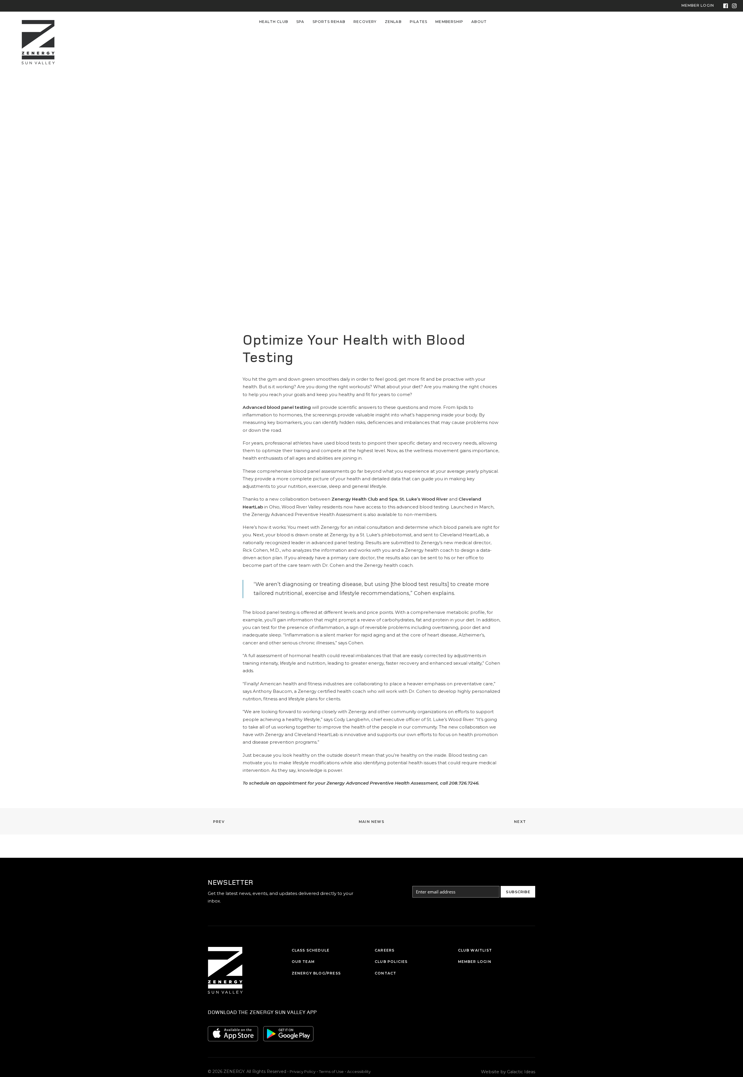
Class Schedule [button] (311, 950)
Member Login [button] (474, 961)
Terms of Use (331, 1071)
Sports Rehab (329, 21)
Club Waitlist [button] (475, 950)
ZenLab (393, 21)
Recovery (365, 21)
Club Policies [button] (391, 961)
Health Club (273, 21)
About (479, 21)
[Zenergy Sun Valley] (38, 22)
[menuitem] (273, 22)
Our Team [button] (303, 961)
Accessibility (359, 1071)
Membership (449, 21)
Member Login (697, 5)
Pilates (418, 21)
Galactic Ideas (521, 1071)
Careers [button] (384, 950)
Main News (371, 821)
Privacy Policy (302, 1071)
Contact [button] (385, 973)
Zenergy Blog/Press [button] (316, 973)
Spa (300, 21)
